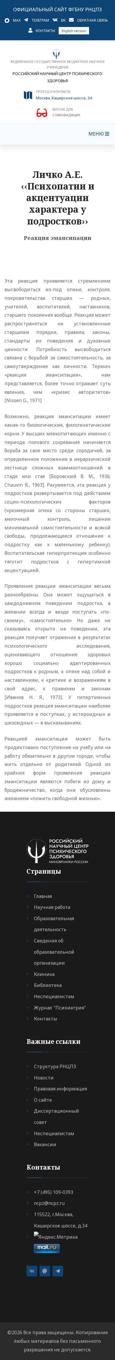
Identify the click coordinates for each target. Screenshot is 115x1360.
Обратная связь (92, 20)
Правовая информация (60, 1088)
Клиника (44, 974)
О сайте (43, 1100)
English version (74, 30)
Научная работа (52, 907)
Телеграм (40, 20)
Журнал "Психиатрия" (60, 1007)
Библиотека (48, 985)
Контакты (45, 30)
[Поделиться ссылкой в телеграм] (57, 1271)
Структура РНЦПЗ (55, 1066)
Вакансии (45, 1144)
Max (17, 20)
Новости (44, 1077)
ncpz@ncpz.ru (49, 1203)
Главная (43, 896)
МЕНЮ (96, 133)
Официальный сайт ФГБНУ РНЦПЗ (57, 9)
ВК (63, 20)
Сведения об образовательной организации (54, 951)
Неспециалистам (54, 996)
